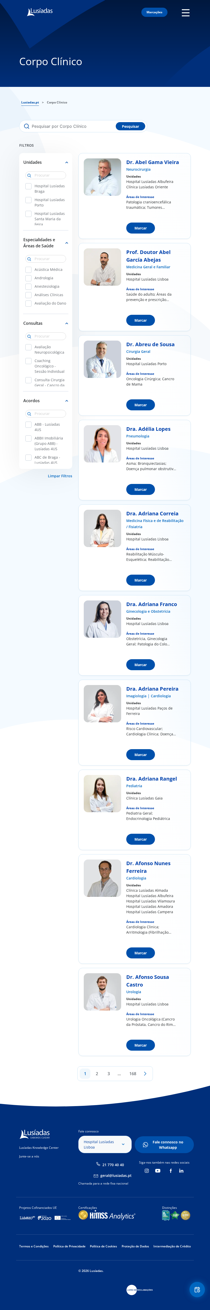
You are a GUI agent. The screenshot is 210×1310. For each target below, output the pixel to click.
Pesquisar (130, 126)
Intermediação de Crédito (172, 1246)
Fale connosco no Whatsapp (168, 1145)
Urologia (133, 991)
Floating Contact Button (197, 1289)
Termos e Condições (34, 1246)
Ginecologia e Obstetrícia (148, 611)
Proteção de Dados (135, 1246)
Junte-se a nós (29, 1156)
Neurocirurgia (138, 169)
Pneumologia (137, 436)
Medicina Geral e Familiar (148, 266)
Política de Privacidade (69, 1246)
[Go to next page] (145, 1074)
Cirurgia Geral (138, 351)
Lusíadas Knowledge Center (39, 1147)
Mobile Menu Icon (187, 12)
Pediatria (134, 785)
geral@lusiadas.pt (116, 1175)
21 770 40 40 (113, 1164)
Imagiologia (136, 695)
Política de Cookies (103, 1246)
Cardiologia (161, 695)
